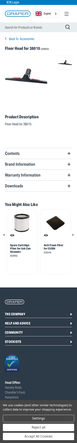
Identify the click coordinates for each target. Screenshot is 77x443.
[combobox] (46, 14)
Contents (12, 153)
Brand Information (20, 164)
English (47, 13)
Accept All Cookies (38, 436)
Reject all (38, 427)
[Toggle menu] (66, 13)
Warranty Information (22, 175)
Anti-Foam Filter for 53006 (53, 247)
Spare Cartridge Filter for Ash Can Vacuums (20, 248)
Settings (38, 418)
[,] (22, 223)
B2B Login (13, 2)
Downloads (14, 186)
